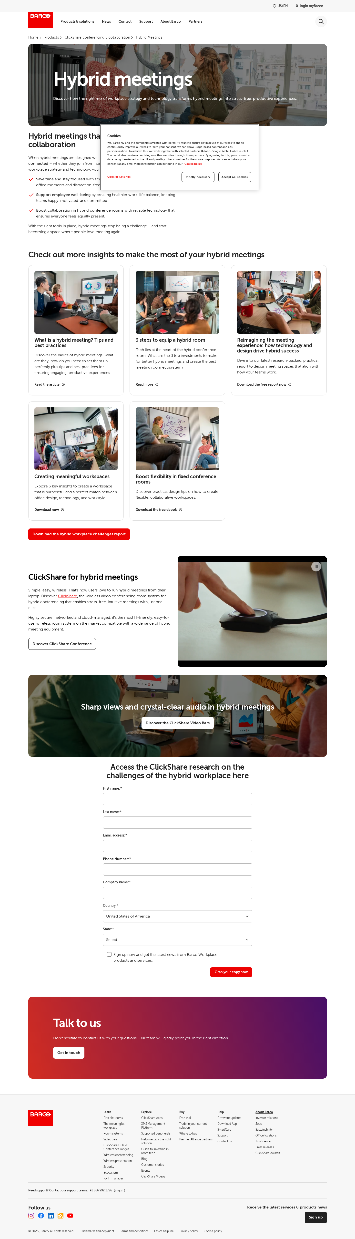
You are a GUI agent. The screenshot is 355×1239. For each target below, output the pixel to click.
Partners (195, 21)
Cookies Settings (119, 176)
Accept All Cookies (235, 177)
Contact (125, 21)
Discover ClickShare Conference (62, 644)
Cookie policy (193, 163)
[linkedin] (51, 1215)
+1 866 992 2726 (107, 1190)
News (106, 21)
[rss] (60, 1215)
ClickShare (67, 596)
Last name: (112, 812)
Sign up (316, 1217)
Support (146, 21)
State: (108, 929)
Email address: (115, 835)
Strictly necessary (198, 177)
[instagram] (31, 1215)
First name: (112, 788)
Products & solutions (77, 21)
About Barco (171, 21)
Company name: (117, 882)
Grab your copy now (231, 972)
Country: (111, 906)
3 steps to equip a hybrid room (170, 340)
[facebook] (41, 1215)
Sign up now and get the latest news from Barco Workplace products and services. (165, 957)
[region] (179, 157)
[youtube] (70, 1215)
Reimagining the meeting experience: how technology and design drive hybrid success (274, 346)
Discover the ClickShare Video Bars (178, 723)
